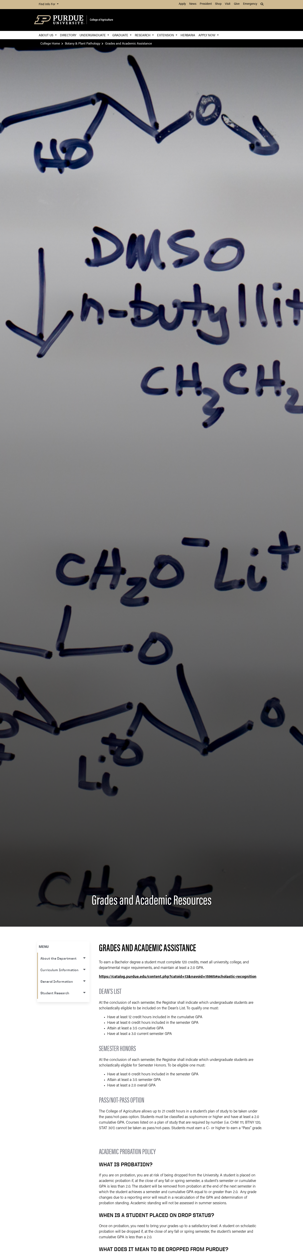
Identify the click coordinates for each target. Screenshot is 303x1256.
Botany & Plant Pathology (82, 43)
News (192, 4)
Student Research (54, 993)
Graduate (120, 35)
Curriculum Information (59, 970)
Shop (218, 4)
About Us (46, 35)
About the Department (58, 958)
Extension (166, 35)
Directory (68, 35)
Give (237, 4)
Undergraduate (93, 35)
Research (143, 35)
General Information (56, 981)
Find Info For (47, 4)
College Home (50, 43)
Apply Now (207, 35)
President (206, 4)
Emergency (250, 4)
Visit (227, 4)
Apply (182, 4)
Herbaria (188, 35)
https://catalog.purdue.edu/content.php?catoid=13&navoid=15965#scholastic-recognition (177, 977)
